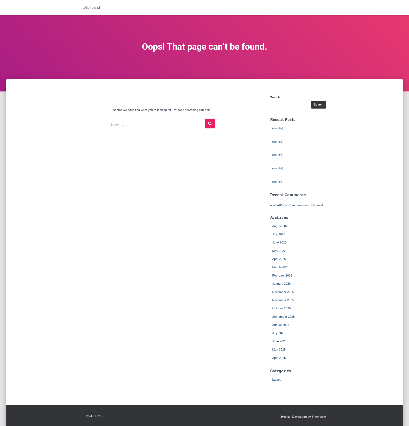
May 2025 (279, 349)
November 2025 (283, 300)
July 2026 (278, 234)
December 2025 (283, 292)
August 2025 (280, 324)
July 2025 (278, 333)
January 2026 (281, 283)
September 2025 (283, 316)
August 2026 (280, 226)
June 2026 (279, 242)
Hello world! (317, 205)
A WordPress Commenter (287, 205)
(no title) (277, 128)
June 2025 (279, 341)
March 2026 (280, 267)
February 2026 (282, 275)
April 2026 (279, 259)
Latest (276, 379)
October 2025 (281, 308)
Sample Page (95, 416)
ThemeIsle (319, 416)
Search (275, 97)
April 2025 (279, 357)
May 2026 (279, 250)
